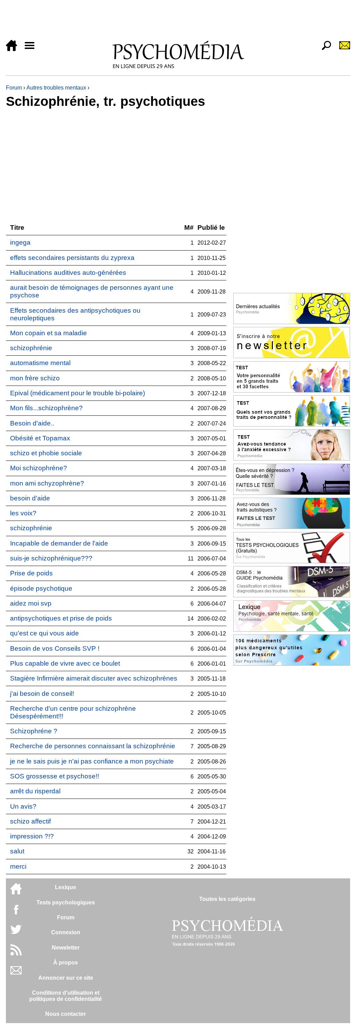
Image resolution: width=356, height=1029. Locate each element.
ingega (20, 242)
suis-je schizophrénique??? (51, 558)
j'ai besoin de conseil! (42, 693)
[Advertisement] (178, 21)
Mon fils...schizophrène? (46, 408)
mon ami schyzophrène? (47, 483)
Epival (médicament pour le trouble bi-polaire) (77, 393)
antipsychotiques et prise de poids (61, 618)
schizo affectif (30, 821)
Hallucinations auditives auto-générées (68, 272)
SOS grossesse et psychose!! (54, 776)
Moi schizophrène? (38, 468)
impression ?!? (32, 836)
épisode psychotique (41, 588)
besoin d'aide (30, 498)
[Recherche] (323, 49)
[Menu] (32, 49)
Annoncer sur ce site (65, 978)
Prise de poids (31, 573)
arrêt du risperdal (35, 791)
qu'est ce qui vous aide (44, 633)
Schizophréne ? (33, 731)
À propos (65, 962)
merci (18, 866)
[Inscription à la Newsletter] (341, 49)
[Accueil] (14, 49)
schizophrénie (31, 348)
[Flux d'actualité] (16, 953)
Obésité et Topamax (40, 438)
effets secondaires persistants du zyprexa (72, 257)
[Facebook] (16, 913)
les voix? (23, 513)
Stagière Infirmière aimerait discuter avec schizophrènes (93, 678)
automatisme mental (40, 362)
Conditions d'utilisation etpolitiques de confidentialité (65, 996)
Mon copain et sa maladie (48, 333)
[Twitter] (16, 933)
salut (17, 851)
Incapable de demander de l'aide (59, 543)
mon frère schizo (35, 378)
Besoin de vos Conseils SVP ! (54, 648)
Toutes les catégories (227, 899)
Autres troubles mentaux (56, 88)
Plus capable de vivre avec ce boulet (65, 663)
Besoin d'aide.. (32, 423)
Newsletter (66, 948)
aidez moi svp (30, 603)
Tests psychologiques (66, 902)
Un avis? (23, 806)
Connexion (65, 932)
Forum (14, 88)
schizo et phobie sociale (46, 453)
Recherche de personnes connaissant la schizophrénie (92, 746)
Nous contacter (65, 1014)
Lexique (65, 887)
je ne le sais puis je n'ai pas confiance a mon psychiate (92, 761)
